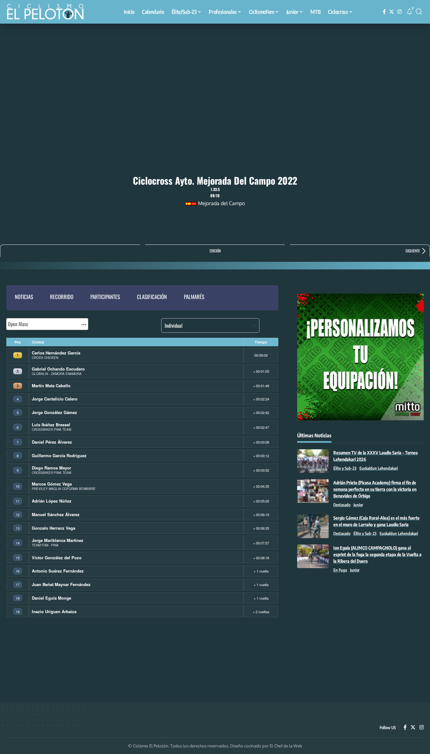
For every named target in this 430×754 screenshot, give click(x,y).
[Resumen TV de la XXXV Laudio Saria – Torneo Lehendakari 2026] (313, 461)
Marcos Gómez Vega (52, 484)
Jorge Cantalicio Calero (54, 399)
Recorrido (61, 297)
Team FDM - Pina (45, 545)
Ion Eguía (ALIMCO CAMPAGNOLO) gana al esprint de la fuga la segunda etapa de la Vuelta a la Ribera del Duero (377, 554)
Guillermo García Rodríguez (59, 455)
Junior (358, 504)
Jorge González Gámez (54, 412)
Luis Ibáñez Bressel (51, 425)
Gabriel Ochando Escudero (58, 369)
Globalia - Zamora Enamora (57, 373)
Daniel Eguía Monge (51, 598)
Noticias (24, 297)
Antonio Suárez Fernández (58, 571)
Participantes (105, 297)
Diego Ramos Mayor (51, 468)
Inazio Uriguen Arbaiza (54, 611)
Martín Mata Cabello (51, 386)
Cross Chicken (45, 357)
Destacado (341, 504)
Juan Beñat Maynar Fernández (61, 584)
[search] (419, 11)
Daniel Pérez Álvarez (52, 442)
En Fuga (340, 570)
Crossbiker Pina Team (51, 429)
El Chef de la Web (286, 745)
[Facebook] (384, 12)
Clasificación (152, 297)
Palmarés (194, 297)
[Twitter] (392, 12)
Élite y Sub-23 (344, 468)
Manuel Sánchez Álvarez (56, 514)
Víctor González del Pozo (57, 558)
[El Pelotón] (48, 12)
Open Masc (18, 324)
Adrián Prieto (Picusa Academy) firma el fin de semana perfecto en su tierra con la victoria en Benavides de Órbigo (374, 489)
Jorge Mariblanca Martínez (57, 540)
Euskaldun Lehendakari (378, 468)
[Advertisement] (215, 71)
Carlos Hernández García (56, 353)
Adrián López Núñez (51, 501)
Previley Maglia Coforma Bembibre (64, 488)
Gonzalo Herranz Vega (53, 528)
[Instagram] (399, 12)
